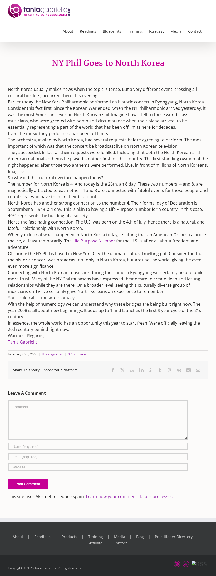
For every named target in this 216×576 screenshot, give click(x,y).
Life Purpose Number (94, 241)
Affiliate (95, 542)
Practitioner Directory (174, 536)
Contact (120, 542)
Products (69, 536)
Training (95, 536)
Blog (140, 536)
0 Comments (77, 354)
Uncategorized (52, 354)
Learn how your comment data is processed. (130, 496)
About (18, 536)
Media (119, 536)
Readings (42, 536)
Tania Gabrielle (23, 342)
